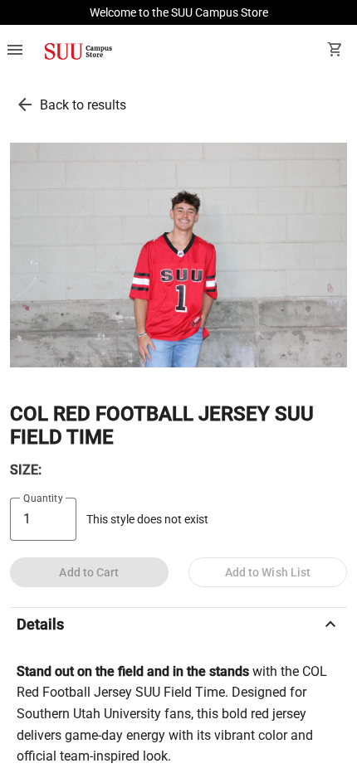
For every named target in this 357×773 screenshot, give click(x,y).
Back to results (83, 105)
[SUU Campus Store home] (78, 51)
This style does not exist (147, 520)
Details (178, 624)
